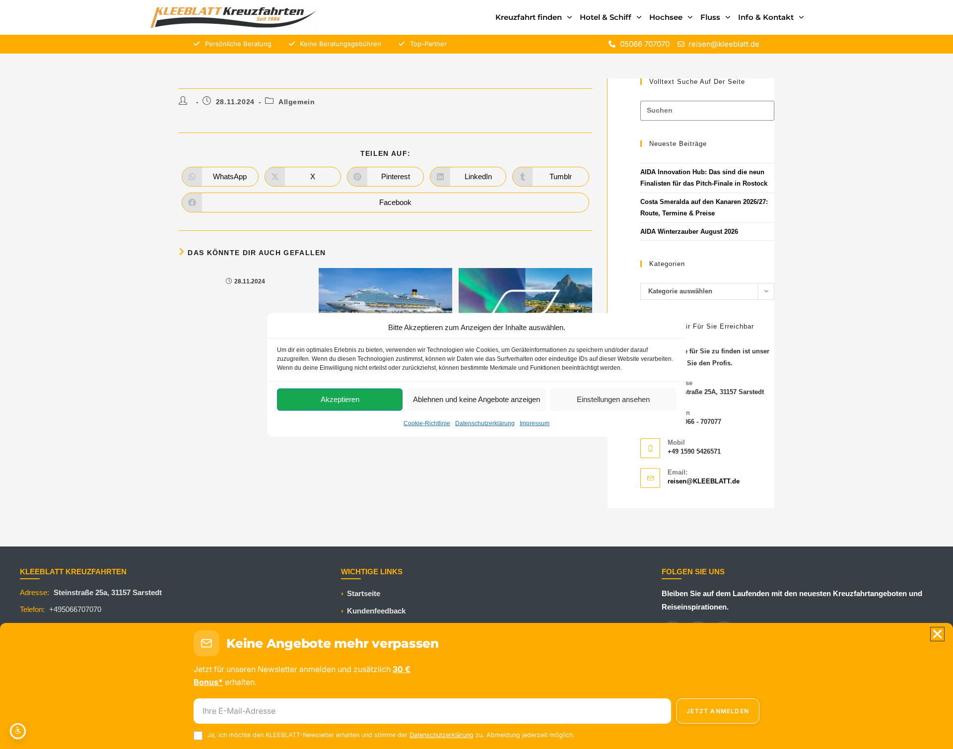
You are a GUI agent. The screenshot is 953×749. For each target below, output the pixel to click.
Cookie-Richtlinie (427, 422)
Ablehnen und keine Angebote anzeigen (476, 399)
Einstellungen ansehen (613, 399)
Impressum (534, 422)
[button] (937, 634)
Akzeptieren (340, 399)
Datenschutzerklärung (485, 422)
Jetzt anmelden (717, 711)
